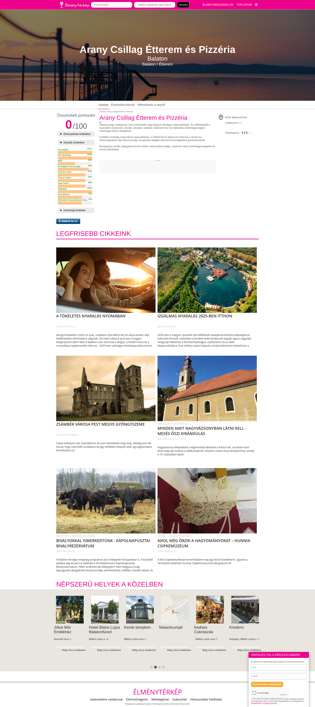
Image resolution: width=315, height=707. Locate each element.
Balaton (164, 423)
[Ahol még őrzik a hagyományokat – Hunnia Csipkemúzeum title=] (209, 533)
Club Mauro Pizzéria (94, 629)
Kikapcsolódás (83, 536)
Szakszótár (179, 699)
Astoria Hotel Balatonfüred (235, 629)
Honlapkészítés (130, 704)
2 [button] (155, 667)
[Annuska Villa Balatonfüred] (205, 609)
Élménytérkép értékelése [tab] (77, 134)
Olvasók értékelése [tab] (73, 142)
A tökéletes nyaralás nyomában (90, 316)
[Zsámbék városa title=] (107, 420)
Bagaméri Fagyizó (57, 629)
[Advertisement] (158, 166)
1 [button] (151, 667)
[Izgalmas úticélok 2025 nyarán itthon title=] (209, 312)
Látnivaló (180, 423)
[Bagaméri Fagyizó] (64, 609)
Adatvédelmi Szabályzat (261, 703)
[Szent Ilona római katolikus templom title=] (209, 420)
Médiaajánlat (160, 699)
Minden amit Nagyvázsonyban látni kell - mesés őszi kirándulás (202, 431)
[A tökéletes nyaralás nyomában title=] (107, 312)
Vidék (162, 536)
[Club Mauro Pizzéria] (100, 609)
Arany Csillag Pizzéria (165, 629)
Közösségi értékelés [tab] (74, 210)
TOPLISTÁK (244, 4)
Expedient (147, 704)
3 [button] (159, 667)
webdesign (140, 704)
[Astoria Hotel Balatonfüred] (240, 609)
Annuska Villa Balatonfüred (201, 629)
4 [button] (163, 667)
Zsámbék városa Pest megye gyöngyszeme (100, 424)
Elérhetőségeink (137, 699)
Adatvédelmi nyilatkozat (106, 699)
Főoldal (102, 112)
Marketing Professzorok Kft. (180, 704)
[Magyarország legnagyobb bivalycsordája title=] (107, 533)
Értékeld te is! (68, 221)
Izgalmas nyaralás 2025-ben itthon (195, 316)
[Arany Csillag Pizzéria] (170, 609)
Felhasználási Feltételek (206, 699)
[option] (64, 633)
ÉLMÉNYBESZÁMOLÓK (218, 4)
